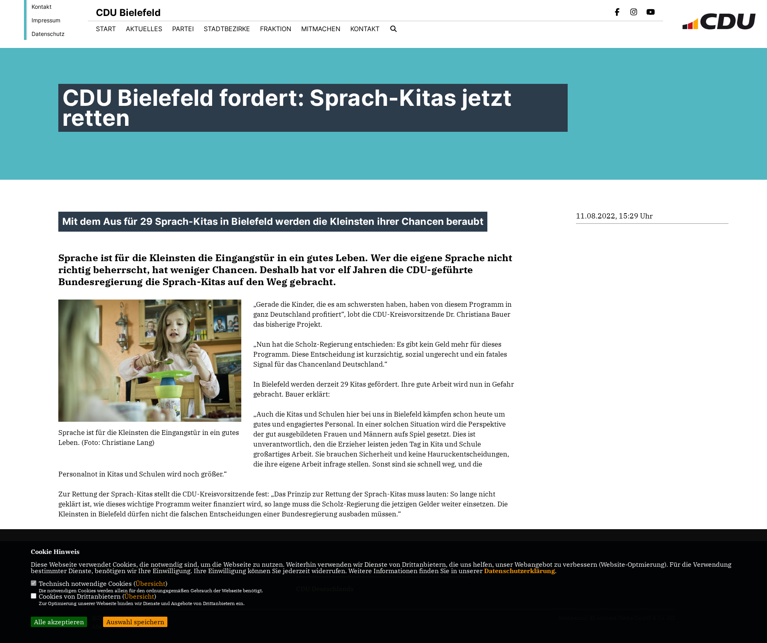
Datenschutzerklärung (519, 571)
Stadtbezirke (227, 29)
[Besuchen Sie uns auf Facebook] (617, 12)
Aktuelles (144, 29)
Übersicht (150, 583)
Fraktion (275, 29)
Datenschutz (48, 33)
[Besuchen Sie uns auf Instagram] (634, 12)
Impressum (46, 20)
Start (106, 29)
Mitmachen (320, 29)
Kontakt (42, 6)
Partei (183, 29)
